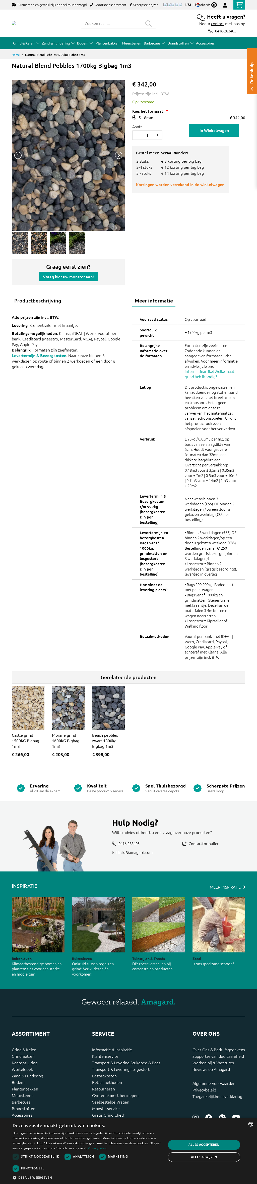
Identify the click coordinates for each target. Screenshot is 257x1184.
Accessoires (22, 1115)
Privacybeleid (204, 1089)
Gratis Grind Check (108, 1115)
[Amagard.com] (14, 23)
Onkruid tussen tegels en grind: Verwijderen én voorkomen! (93, 969)
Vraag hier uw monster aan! (68, 276)
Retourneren (103, 1088)
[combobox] (111, 23)
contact (217, 23)
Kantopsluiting (25, 1062)
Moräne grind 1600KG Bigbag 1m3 (65, 740)
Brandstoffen (23, 1108)
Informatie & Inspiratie (112, 1049)
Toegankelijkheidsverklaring (217, 1096)
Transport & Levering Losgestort (121, 1069)
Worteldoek (22, 1069)
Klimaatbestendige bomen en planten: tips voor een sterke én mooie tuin (37, 969)
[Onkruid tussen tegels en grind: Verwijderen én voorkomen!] (98, 924)
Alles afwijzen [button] (204, 1157)
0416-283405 (225, 30)
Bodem (18, 1082)
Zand (196, 958)
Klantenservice (105, 1056)
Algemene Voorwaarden (213, 1083)
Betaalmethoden (107, 1082)
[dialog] (128, 1151)
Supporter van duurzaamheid (218, 1056)
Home (16, 55)
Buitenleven (22, 958)
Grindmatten (23, 1056)
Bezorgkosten (104, 1075)
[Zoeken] (148, 23)
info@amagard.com (135, 852)
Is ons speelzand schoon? (213, 963)
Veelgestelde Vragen (110, 1102)
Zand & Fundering (27, 1075)
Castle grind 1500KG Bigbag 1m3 (25, 740)
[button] (87, 1177)
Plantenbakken (25, 1088)
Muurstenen (23, 1095)
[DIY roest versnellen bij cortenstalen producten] (158, 924)
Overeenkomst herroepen (115, 1095)
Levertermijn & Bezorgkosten (39, 355)
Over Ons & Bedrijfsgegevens (218, 1049)
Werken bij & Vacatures (213, 1062)
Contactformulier (204, 843)
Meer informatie (154, 300)
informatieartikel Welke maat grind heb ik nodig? (209, 374)
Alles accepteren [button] (203, 1145)
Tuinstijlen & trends (148, 958)
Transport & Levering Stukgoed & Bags (126, 1062)
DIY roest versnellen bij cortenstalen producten (152, 966)
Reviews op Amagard (211, 1069)
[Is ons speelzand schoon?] (218, 924)
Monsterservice (106, 1108)
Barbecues (21, 1102)
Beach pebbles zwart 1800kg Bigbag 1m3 (105, 740)
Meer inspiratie (226, 887)
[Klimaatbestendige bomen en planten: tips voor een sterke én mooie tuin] (38, 924)
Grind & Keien (24, 1049)
